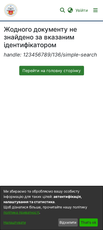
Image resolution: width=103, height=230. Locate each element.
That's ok (88, 222)
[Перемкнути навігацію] (95, 10)
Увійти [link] (82, 10)
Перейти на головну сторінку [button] (51, 70)
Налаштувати (15, 222)
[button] (11, 10)
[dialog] (51, 208)
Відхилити (68, 222)
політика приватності (21, 212)
